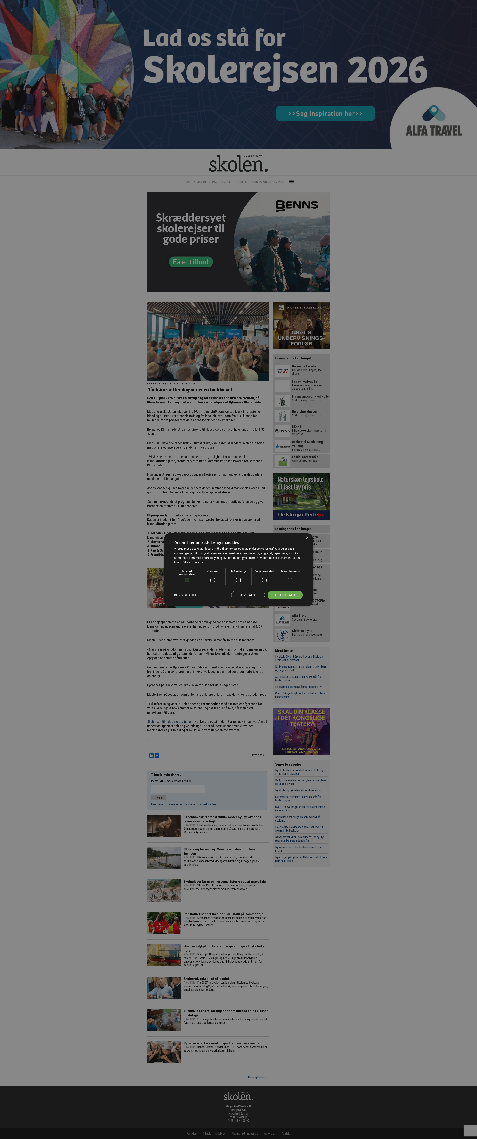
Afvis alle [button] (248, 595)
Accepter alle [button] (285, 595)
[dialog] (238, 569)
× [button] (307, 537)
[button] (185, 595)
